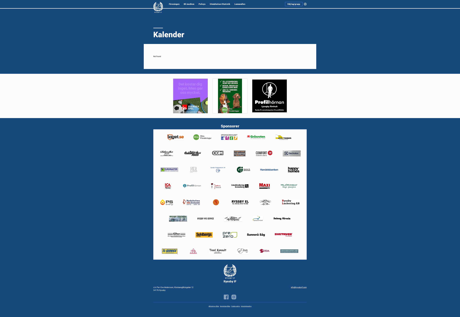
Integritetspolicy (246, 306)
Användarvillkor (225, 306)
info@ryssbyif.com (299, 287)
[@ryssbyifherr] (233, 297)
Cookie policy (235, 306)
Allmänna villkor (214, 306)
